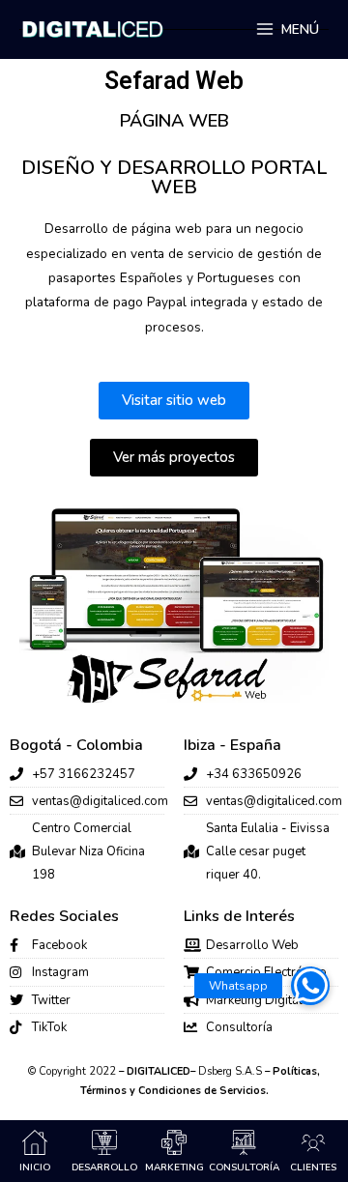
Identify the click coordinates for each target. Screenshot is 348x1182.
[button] (310, 985)
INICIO (34, 1167)
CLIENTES (313, 1167)
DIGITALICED (158, 1071)
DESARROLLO (104, 1167)
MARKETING (174, 1167)
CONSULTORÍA (244, 1167)
